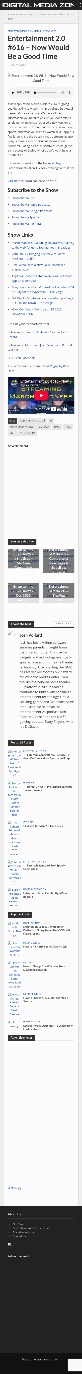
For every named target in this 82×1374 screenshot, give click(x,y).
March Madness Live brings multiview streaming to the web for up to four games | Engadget (43, 245)
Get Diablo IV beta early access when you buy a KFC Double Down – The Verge (43, 300)
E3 (51, 420)
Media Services (32, 994)
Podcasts (50, 31)
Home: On (29, 782)
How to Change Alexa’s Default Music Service (45, 999)
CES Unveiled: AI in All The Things (43, 826)
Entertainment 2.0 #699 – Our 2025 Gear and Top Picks (23, 595)
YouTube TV (27, 433)
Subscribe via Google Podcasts (32, 211)
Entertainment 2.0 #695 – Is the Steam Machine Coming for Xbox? (23, 560)
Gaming (28, 962)
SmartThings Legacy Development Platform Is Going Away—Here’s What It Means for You (46, 930)
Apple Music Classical (32, 420)
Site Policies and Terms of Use (31, 1228)
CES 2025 (28, 822)
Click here (14, 181)
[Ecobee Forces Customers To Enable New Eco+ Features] (14, 1024)
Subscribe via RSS (23, 198)
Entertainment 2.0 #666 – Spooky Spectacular (44, 867)
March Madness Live (22, 427)
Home (11, 14)
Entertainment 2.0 (19, 31)
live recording (52, 163)
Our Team (19, 1224)
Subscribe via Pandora (26, 224)
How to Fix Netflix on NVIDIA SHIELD (45, 946)
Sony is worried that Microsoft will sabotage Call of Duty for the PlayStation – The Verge (43, 289)
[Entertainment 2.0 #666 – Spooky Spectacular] (14, 872)
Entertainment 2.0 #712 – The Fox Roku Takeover (59, 595)
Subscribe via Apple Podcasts (31, 204)
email (45, 324)
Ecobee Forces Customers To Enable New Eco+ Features (48, 1027)
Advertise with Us (23, 1232)
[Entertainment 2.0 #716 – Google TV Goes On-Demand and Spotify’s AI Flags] (14, 763)
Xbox (13, 433)
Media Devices (31, 942)
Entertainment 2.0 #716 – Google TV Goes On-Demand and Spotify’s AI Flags (46, 756)
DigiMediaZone (46, 332)
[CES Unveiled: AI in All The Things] (14, 838)
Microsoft (43, 427)
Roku (57, 427)
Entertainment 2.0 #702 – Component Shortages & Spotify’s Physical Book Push (59, 563)
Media (37, 31)
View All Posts (63, 623)
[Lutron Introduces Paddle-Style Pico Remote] (14, 897)
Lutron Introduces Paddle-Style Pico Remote (45, 895)
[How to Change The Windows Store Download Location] (14, 974)
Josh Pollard (48, 345)
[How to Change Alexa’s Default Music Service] (14, 1004)
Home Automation (34, 889)
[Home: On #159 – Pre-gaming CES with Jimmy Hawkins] (14, 799)
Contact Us (19, 1236)
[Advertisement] (41, 490)
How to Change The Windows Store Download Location (44, 968)
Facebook (28, 358)
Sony (68, 427)
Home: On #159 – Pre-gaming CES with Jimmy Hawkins (47, 788)
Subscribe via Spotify (25, 217)
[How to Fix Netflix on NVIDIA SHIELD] (14, 949)
